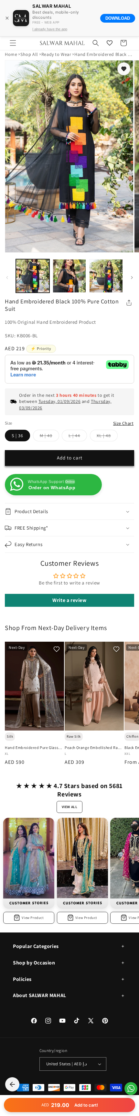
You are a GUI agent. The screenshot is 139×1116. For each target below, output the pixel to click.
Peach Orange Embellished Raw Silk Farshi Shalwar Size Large (93, 747)
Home (11, 54)
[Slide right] (132, 277)
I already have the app (49, 29)
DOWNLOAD (117, 18)
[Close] (7, 18)
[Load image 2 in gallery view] (69, 276)
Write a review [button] (69, 600)
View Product (33, 917)
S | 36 (17, 435)
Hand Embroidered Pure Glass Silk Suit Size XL (31, 747)
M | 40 (49, 436)
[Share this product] (129, 303)
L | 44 (78, 436)
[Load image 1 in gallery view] (32, 276)
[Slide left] (7, 277)
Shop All (29, 54)
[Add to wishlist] (123, 68)
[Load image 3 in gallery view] (106, 276)
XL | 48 (107, 436)
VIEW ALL (70, 807)
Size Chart (123, 423)
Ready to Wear (56, 54)
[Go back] (12, 1084)
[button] (13, 43)
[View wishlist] (109, 43)
